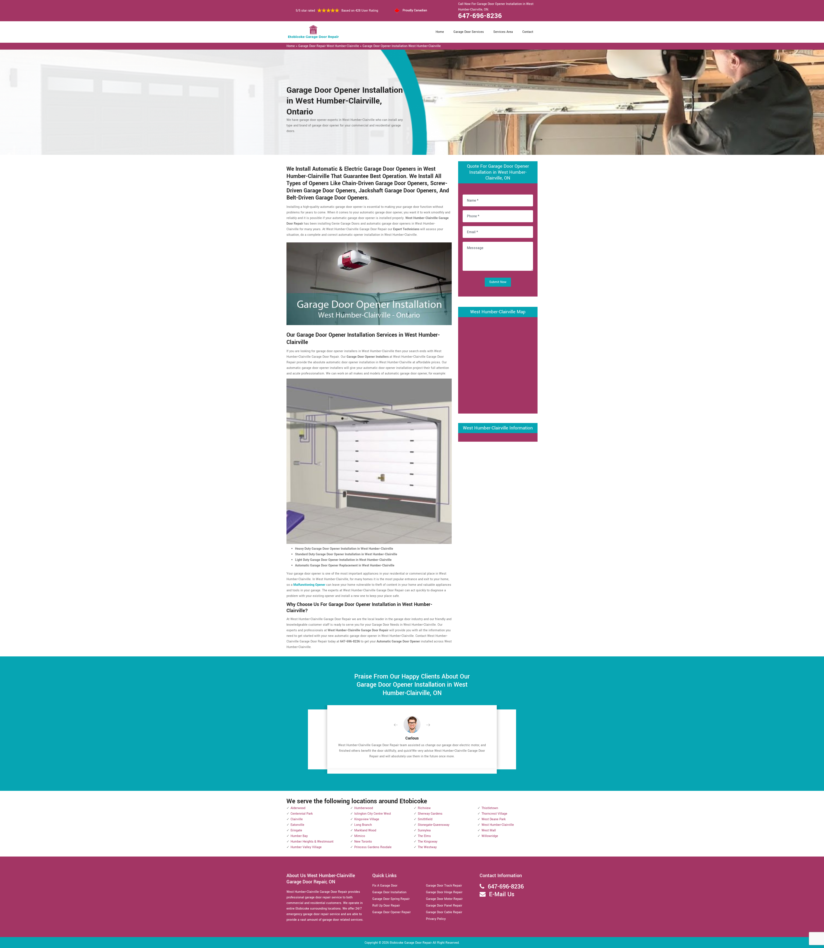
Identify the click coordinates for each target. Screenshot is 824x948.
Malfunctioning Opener (309, 585)
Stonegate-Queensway (433, 825)
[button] (399, 725)
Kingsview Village (366, 819)
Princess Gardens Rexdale (373, 847)
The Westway (427, 847)
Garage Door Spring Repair (391, 899)
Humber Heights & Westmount (312, 841)
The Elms (424, 836)
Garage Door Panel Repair (444, 905)
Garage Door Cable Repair (444, 912)
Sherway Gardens (430, 813)
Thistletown (490, 808)
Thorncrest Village (494, 813)
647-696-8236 (480, 16)
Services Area (503, 32)
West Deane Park (494, 819)
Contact (527, 32)
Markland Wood (365, 830)
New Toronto (363, 841)
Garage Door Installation (389, 892)
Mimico (359, 836)
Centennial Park (302, 813)
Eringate (296, 830)
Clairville (297, 819)
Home (440, 32)
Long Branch (363, 825)
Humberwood (363, 808)
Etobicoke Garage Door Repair (411, 942)
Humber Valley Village (306, 847)
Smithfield (425, 819)
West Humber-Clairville (498, 825)
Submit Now (497, 282)
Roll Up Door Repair (386, 905)
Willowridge (490, 836)
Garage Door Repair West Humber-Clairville (328, 46)
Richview (424, 808)
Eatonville (297, 825)
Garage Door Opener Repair (391, 912)
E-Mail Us (501, 894)
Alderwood (298, 808)
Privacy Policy (436, 919)
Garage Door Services (468, 32)
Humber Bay (299, 836)
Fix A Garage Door (384, 885)
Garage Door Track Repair (444, 885)
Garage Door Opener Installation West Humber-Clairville (401, 46)
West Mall (489, 830)
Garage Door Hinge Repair (444, 892)
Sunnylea (424, 830)
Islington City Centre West (372, 813)
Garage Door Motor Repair (444, 899)
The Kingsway (427, 841)
